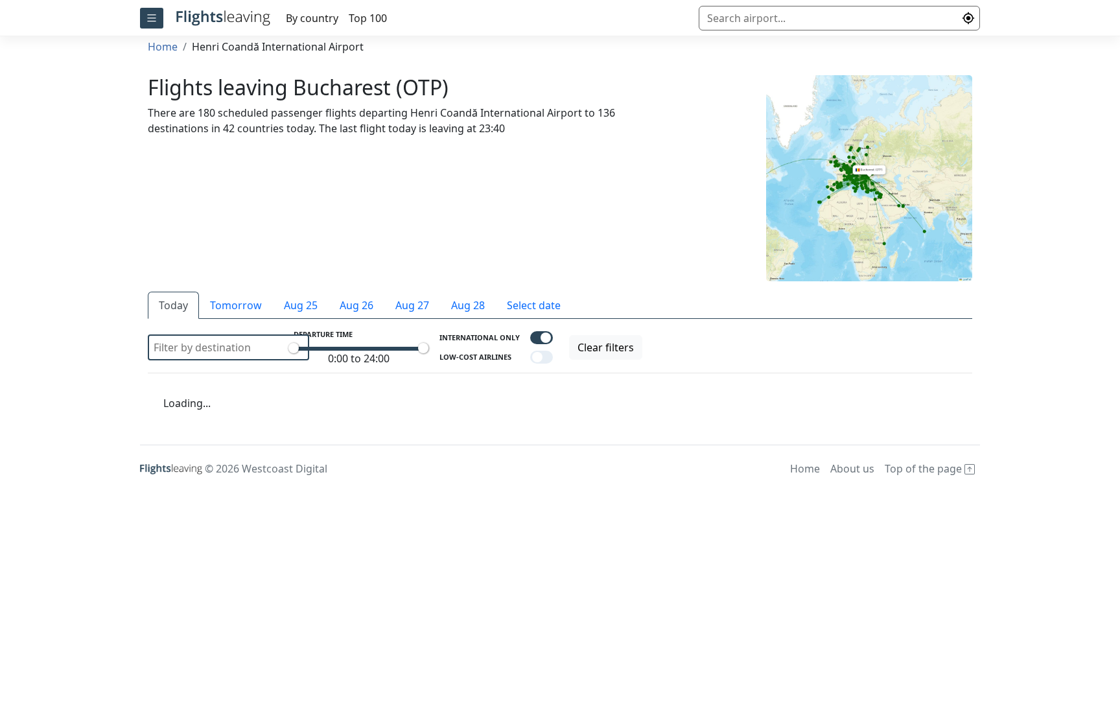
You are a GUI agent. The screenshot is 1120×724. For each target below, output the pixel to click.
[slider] (293, 348)
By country (312, 18)
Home (163, 47)
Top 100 (368, 18)
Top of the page (924, 468)
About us (852, 468)
